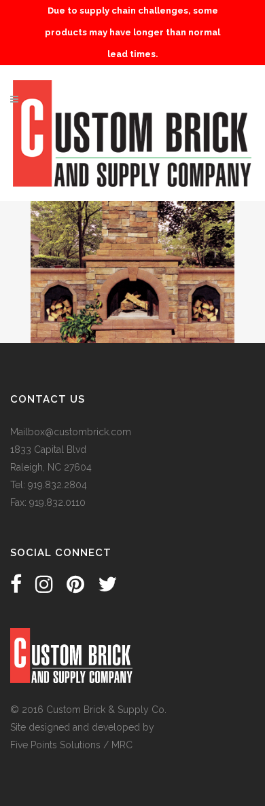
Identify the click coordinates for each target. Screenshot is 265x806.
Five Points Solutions (55, 744)
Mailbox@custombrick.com (70, 431)
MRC (121, 744)
